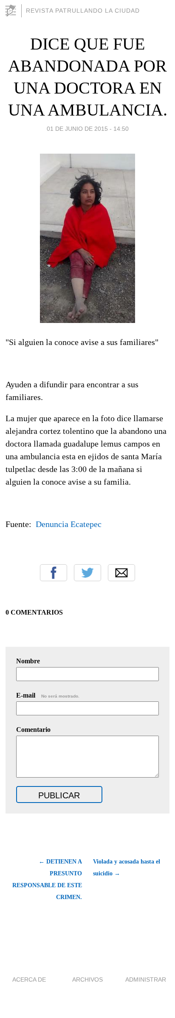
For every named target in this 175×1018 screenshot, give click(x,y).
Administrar (145, 979)
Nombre (28, 661)
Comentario (33, 729)
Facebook (53, 572)
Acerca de (29, 979)
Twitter (87, 572)
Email (121, 572)
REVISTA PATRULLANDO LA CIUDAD (83, 10)
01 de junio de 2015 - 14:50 (88, 128)
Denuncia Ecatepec (69, 524)
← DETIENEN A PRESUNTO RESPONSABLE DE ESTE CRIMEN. (47, 879)
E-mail (47, 695)
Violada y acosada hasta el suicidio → (126, 867)
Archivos (87, 979)
